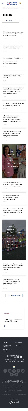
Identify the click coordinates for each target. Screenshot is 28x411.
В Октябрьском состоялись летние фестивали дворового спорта (13, 46)
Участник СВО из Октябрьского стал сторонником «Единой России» (13, 104)
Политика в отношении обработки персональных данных (14, 392)
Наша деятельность (13, 8)
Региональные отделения (7, 346)
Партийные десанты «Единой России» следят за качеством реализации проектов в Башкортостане (11, 282)
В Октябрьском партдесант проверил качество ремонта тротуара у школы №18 (11, 197)
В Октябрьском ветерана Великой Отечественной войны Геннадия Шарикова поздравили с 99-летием (13, 210)
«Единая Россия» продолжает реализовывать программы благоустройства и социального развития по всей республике (12, 118)
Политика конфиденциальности (14, 390)
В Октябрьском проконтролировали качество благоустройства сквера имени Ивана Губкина (13, 33)
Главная (4, 8)
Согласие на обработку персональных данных (14, 394)
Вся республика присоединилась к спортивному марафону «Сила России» (13, 75)
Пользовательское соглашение (14, 388)
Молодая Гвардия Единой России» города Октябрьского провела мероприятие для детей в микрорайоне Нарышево (13, 61)
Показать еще (15, 295)
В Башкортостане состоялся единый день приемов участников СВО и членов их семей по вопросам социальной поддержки (13, 90)
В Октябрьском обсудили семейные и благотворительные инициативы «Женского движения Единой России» (13, 266)
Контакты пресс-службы (7, 350)
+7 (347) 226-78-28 (14, 357)
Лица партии (18, 342)
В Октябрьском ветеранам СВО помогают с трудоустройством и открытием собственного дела (12, 184)
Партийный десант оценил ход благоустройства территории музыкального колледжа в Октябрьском (12, 134)
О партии (5, 342)
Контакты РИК (19, 345)
